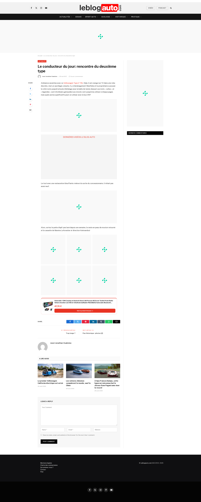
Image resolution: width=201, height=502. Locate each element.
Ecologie (106, 17)
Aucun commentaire (77, 76)
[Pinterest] (30, 104)
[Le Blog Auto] (101, 8)
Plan (41, 472)
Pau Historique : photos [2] (93, 333)
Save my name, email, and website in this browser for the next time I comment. (69, 435)
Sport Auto (90, 17)
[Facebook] (30, 88)
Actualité (42, 61)
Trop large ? (70, 333)
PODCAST (162, 8)
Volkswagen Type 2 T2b (73, 83)
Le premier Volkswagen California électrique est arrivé (50, 382)
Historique (120, 17)
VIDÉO (150, 8)
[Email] (30, 110)
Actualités (65, 17)
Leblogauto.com (146, 463)
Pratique (135, 17)
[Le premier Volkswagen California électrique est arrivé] (50, 371)
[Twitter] (30, 94)
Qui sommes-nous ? (46, 467)
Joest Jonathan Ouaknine (49, 76)
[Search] (171, 8)
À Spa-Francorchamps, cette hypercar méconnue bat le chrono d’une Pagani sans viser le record (107, 384)
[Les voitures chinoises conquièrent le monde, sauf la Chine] (79, 371)
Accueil (40, 55)
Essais (78, 17)
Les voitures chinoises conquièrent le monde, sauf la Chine (78, 383)
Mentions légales (46, 463)
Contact (43, 469)
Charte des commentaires (49, 465)
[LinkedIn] (30, 99)
